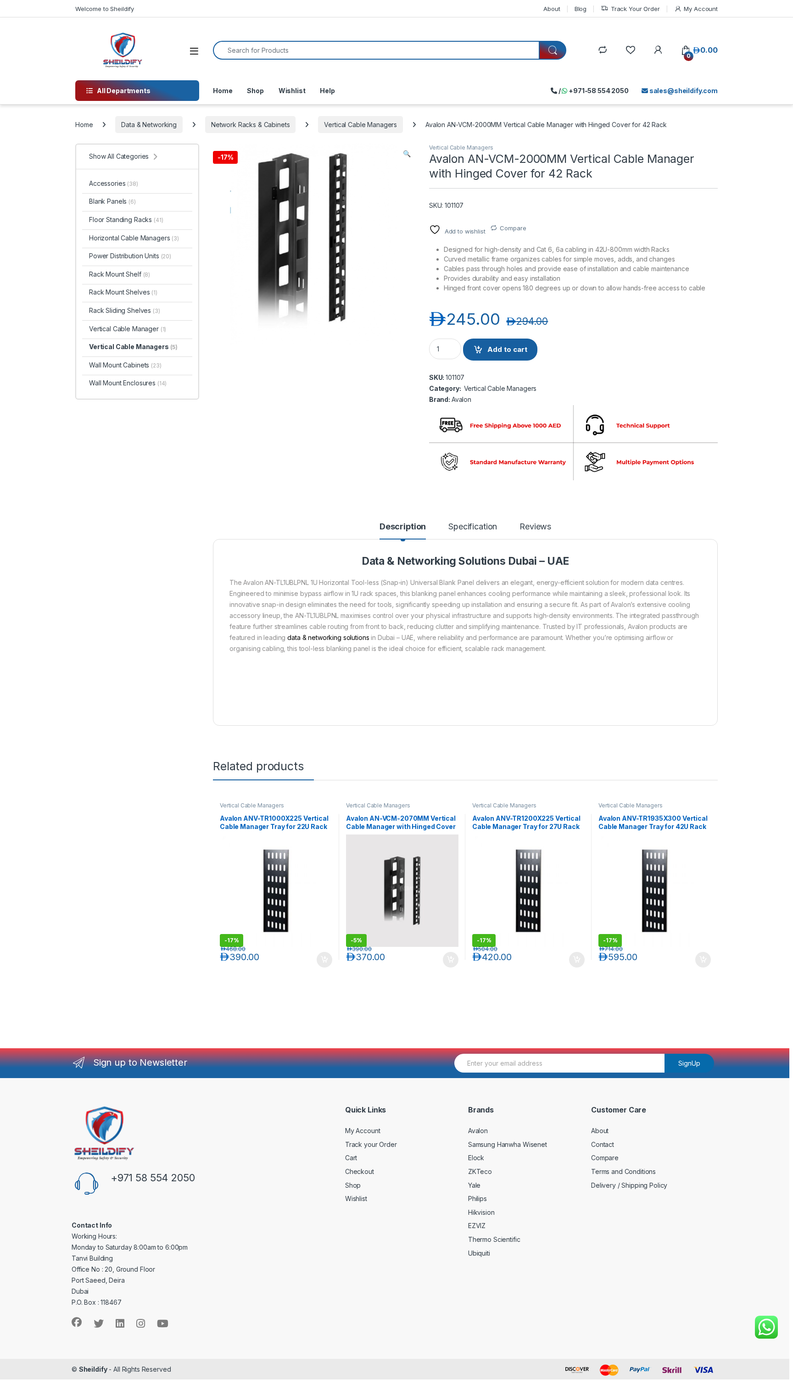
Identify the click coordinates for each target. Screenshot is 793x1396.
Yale (474, 1185)
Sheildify (93, 1369)
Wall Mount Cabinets (125, 365)
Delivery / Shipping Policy (629, 1185)
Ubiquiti (479, 1253)
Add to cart (507, 349)
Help (327, 91)
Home (222, 91)
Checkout (359, 1171)
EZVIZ (477, 1225)
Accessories (113, 183)
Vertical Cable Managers (360, 124)
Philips (477, 1198)
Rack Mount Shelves (123, 292)
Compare (513, 228)
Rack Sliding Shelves (124, 310)
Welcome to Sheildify (104, 8)
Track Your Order (635, 8)
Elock (476, 1158)
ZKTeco (480, 1171)
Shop (255, 91)
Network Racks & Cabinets (250, 124)
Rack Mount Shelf (119, 274)
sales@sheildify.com (683, 91)
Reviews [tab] (535, 527)
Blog (580, 8)
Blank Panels (112, 201)
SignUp (689, 1063)
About (551, 8)
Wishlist (292, 91)
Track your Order (371, 1144)
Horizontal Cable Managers (134, 238)
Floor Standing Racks (126, 219)
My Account (701, 8)
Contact (602, 1144)
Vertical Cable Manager (127, 329)
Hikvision (481, 1212)
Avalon (461, 399)
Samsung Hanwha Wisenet (507, 1144)
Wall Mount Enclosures (128, 383)
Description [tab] (403, 527)
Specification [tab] (472, 527)
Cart (351, 1158)
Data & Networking (149, 124)
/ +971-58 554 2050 (593, 91)
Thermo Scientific (494, 1239)
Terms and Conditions (623, 1171)
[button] (407, 153)
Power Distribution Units (130, 256)
